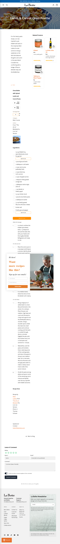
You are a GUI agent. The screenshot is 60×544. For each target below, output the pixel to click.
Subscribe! (18, 286)
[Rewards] (7, 540)
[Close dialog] (52, 255)
